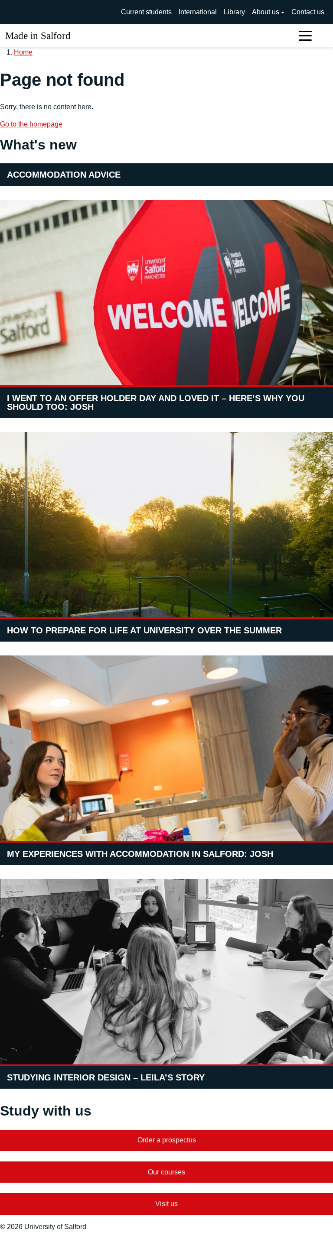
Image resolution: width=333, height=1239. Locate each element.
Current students (146, 12)
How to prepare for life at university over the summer (144, 630)
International (198, 12)
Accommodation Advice (64, 174)
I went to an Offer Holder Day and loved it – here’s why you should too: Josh (155, 402)
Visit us (166, 1203)
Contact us (307, 12)
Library (234, 12)
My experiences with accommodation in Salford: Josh (140, 854)
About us (265, 12)
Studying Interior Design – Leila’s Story (106, 1077)
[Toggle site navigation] (305, 36)
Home (23, 52)
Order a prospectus (166, 1140)
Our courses (166, 1172)
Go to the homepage (31, 124)
